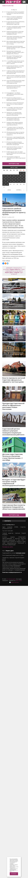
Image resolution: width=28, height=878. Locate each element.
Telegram (16, 272)
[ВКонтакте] (3, 263)
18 (7, 181)
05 (10, 176)
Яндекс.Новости (15, 269)
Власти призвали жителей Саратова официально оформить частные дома (13, 380)
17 (4, 181)
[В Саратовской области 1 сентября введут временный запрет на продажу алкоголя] (14, 317)
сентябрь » (19, 190)
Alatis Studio (19, 580)
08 (20, 176)
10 (4, 178)
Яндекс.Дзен (9, 272)
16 (23, 178)
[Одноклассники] (5, 263)
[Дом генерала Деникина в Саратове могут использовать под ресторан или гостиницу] (14, 349)
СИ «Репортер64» (11, 579)
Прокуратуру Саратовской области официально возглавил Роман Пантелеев (13, 406)
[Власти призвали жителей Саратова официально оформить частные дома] (14, 368)
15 (20, 178)
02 (23, 173)
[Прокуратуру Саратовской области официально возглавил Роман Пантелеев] (14, 394)
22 (20, 181)
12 (10, 178)
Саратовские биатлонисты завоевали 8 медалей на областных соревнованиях (13, 507)
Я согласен (13, 873)
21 (17, 181)
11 (7, 178)
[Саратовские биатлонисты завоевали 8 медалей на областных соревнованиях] (14, 495)
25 (7, 184)
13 (14, 178)
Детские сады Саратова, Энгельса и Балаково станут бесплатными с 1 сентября (12, 457)
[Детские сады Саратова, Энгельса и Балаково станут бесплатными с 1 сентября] (14, 444)
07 (17, 176)
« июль (9, 190)
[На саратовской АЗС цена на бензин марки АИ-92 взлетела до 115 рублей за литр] (14, 333)
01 (20, 173)
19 (10, 181)
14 (17, 178)
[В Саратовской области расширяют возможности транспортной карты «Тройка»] (14, 301)
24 (4, 184)
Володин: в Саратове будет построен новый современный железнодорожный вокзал (13, 483)
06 (14, 176)
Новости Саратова (7, 5)
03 (4, 176)
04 (7, 176)
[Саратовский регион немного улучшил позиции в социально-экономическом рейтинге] (14, 419)
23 (23, 181)
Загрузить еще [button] (14, 163)
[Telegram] (8, 263)
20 (14, 181)
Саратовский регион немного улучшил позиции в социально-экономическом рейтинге (13, 432)
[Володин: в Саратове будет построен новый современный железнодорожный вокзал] (14, 470)
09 (23, 176)
